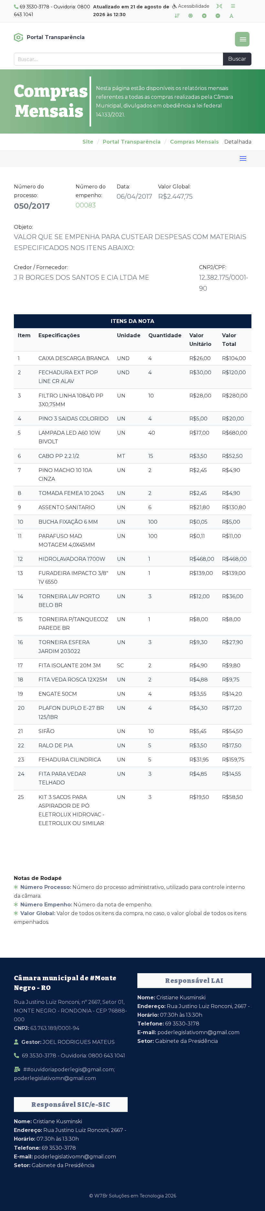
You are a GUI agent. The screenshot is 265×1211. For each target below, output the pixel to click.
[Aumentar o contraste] (191, 16)
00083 (86, 205)
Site (87, 142)
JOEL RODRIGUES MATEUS (68, 1042)
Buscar (237, 59)
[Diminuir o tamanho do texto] (218, 16)
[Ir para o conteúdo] (219, 6)
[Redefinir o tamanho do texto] (231, 16)
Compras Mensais (194, 142)
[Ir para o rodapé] (177, 16)
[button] (242, 39)
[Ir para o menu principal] (233, 6)
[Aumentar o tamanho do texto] (204, 16)
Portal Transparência (132, 142)
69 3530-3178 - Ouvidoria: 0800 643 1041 (73, 1056)
